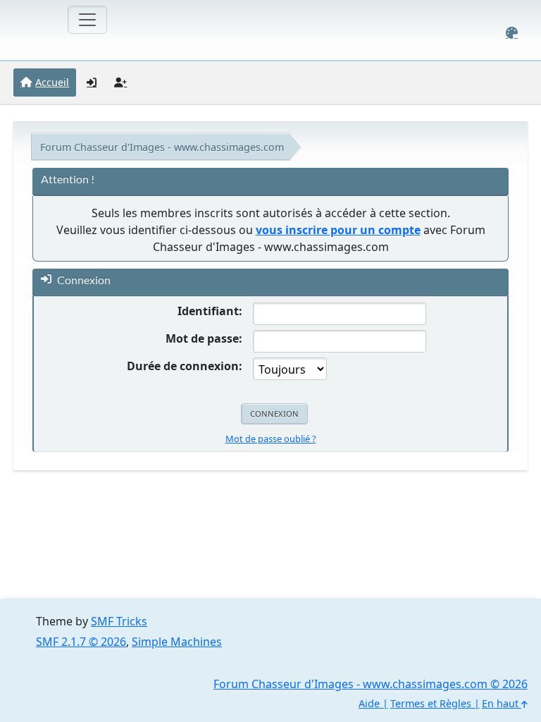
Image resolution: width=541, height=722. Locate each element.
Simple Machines (177, 641)
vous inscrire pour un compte (338, 230)
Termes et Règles (430, 703)
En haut (501, 703)
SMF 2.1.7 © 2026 (81, 641)
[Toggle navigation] (87, 20)
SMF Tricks (119, 621)
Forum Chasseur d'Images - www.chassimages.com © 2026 (370, 684)
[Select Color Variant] (512, 33)
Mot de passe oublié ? (270, 438)
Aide (369, 703)
